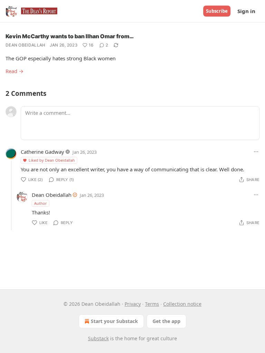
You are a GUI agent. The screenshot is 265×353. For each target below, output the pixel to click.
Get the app (166, 321)
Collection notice (182, 304)
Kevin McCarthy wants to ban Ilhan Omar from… (70, 36)
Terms (152, 304)
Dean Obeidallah (26, 45)
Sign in (246, 11)
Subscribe (217, 11)
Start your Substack (114, 321)
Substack (98, 338)
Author (40, 203)
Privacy (133, 304)
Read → (14, 71)
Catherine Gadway (42, 151)
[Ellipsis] (256, 151)
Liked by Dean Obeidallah (52, 160)
